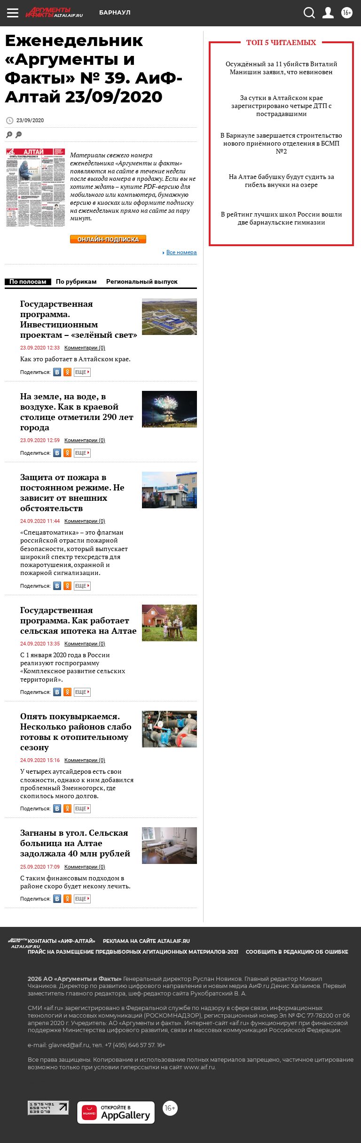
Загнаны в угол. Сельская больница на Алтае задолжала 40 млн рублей (75, 843)
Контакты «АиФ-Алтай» (61, 941)
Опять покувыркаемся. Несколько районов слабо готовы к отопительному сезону (76, 731)
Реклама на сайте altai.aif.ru (146, 941)
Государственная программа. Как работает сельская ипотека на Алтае (78, 620)
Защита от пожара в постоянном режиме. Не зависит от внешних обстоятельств (72, 492)
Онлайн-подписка (108, 239)
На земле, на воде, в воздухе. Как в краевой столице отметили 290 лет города (76, 411)
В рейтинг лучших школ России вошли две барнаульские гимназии (281, 218)
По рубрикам (76, 281)
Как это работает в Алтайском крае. (75, 359)
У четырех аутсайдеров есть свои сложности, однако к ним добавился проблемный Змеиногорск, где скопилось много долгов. (76, 783)
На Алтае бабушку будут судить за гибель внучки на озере (281, 180)
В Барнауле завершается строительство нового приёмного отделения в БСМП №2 (281, 143)
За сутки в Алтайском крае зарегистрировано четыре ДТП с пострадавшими (281, 105)
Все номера (181, 252)
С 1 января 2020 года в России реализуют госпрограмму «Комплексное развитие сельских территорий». (72, 667)
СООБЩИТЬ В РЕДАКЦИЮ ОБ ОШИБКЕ (297, 952)
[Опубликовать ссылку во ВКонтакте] (57, 372)
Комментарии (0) (84, 348)
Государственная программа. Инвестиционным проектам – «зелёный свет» (78, 319)
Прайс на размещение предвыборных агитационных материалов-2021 (133, 952)
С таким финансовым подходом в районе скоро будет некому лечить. (75, 882)
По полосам (28, 281)
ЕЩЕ (81, 372)
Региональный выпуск (142, 281)
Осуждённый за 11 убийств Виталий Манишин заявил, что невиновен (281, 68)
